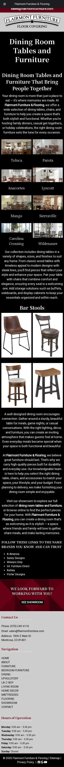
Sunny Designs (16, 558)
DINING (5, 674)
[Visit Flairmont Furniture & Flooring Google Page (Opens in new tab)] (42, 762)
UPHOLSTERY (9, 678)
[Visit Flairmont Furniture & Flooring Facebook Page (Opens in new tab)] (39, 762)
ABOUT (5, 662)
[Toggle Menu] (4, 4)
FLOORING (7, 698)
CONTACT (7, 707)
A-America (13, 554)
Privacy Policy (25, 762)
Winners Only (15, 562)
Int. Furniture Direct (18, 566)
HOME (5, 658)
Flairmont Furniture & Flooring (32, 4)
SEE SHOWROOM (32, 602)
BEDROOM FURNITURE (15, 670)
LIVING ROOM (9, 686)
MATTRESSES (9, 694)
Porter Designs (16, 574)
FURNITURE (8, 666)
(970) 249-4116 (19, 626)
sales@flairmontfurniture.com (32, 9)
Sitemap (55, 758)
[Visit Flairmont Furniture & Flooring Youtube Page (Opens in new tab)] (45, 762)
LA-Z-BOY (7, 682)
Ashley (11, 570)
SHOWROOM (9, 702)
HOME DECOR (9, 690)
